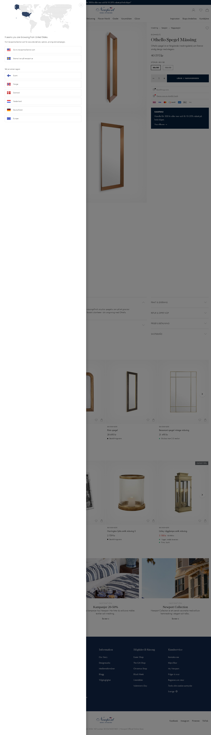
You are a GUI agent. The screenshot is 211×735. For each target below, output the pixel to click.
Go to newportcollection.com (24, 50)
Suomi (15, 75)
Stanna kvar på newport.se (23, 58)
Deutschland (17, 110)
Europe (16, 118)
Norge (15, 84)
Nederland (17, 101)
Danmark (16, 92)
